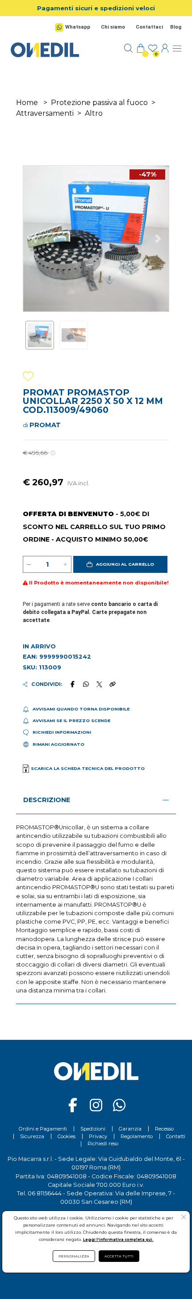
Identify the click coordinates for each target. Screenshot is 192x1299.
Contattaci (149, 27)
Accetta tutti (119, 1256)
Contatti (175, 1136)
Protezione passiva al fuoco (99, 102)
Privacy (98, 1136)
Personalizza (73, 1256)
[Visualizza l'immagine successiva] (34, 238)
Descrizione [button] (46, 800)
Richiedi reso (103, 1143)
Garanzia (130, 1129)
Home (27, 102)
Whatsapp (77, 27)
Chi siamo (113, 27)
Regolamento (137, 1136)
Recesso (164, 1129)
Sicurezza (32, 1136)
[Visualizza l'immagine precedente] (158, 238)
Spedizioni (92, 1129)
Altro (94, 113)
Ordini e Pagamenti (43, 1129)
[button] (120, 564)
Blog (175, 27)
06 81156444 (45, 1193)
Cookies (66, 1136)
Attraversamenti (45, 113)
